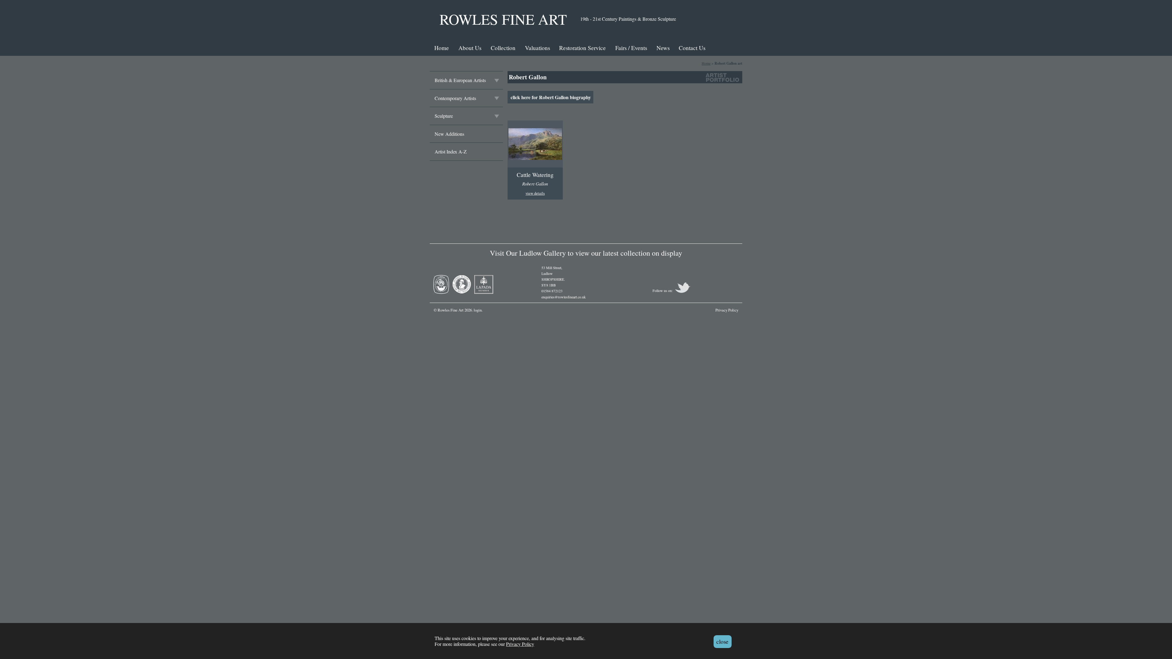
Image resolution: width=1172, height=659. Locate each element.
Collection (503, 48)
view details (535, 193)
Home (441, 48)
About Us (469, 48)
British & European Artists (460, 80)
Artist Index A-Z (451, 151)
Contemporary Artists (455, 98)
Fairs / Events (631, 48)
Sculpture (444, 116)
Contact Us (692, 48)
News (663, 48)
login (478, 310)
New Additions (449, 134)
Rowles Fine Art (503, 19)
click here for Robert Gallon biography (551, 97)
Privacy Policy (520, 644)
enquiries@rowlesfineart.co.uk (563, 296)
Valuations (537, 48)
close (722, 641)
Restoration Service (582, 48)
